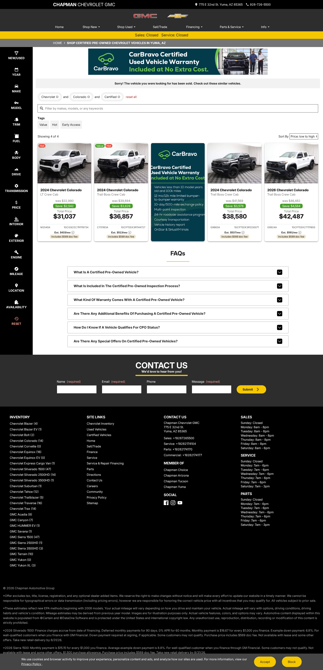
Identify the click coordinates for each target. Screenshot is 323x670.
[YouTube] (180, 503)
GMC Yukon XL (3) (23, 565)
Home (59, 27)
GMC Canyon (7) (21, 520)
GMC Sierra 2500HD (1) (26, 543)
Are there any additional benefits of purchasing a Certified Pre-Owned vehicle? (139, 314)
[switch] (43, 125)
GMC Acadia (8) (21, 514)
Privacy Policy (97, 497)
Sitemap (92, 503)
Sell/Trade (160, 27)
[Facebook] (166, 503)
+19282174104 (186, 444)
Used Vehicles (96, 429)
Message (206, 381)
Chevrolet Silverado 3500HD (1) (32, 480)
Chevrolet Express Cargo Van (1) (32, 463)
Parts (90, 469)
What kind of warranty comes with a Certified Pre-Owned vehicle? (129, 300)
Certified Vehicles (99, 435)
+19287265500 (183, 438)
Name (69, 381)
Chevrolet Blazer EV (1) (26, 429)
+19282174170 (182, 449)
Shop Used (125, 27)
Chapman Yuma (175, 487)
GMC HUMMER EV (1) (25, 525)
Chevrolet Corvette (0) (25, 446)
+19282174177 (192, 455)
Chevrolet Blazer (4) (24, 423)
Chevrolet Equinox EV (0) (27, 458)
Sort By (284, 136)
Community (95, 491)
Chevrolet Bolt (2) (22, 435)
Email (113, 381)
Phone (151, 381)
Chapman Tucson (176, 481)
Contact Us (94, 480)
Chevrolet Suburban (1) (26, 486)
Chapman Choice (176, 470)
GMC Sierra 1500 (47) (25, 537)
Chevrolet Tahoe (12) (24, 491)
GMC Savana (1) (21, 531)
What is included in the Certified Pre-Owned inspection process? (127, 286)
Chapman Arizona (176, 475)
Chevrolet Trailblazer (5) (27, 497)
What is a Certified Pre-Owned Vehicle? (106, 272)
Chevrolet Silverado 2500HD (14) (33, 475)
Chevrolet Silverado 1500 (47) (30, 469)
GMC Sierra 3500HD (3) (26, 548)
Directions (94, 475)
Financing (193, 27)
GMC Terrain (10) (21, 554)
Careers (92, 486)
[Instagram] (173, 503)
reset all (131, 97)
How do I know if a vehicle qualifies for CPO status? (117, 327)
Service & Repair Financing (105, 463)
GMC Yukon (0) (20, 560)
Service (92, 458)
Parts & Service (230, 27)
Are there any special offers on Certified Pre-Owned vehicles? (126, 341)
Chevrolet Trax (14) (23, 508)
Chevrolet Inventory (100, 423)
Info (264, 27)
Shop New (90, 27)
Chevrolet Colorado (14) (26, 441)
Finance (92, 452)
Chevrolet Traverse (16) (26, 503)
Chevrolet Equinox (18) (25, 452)
